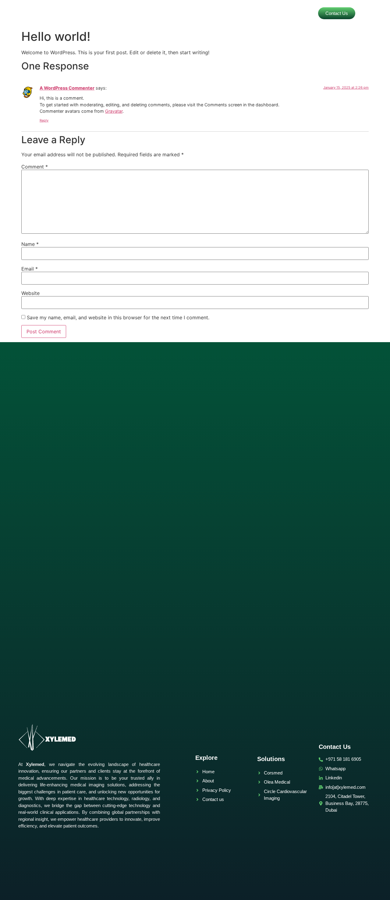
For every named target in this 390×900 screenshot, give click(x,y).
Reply (44, 120)
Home (188, 13)
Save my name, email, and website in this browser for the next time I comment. (118, 317)
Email (29, 268)
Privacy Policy (284, 13)
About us (247, 13)
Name (30, 244)
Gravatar (113, 111)
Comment (34, 166)
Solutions (216, 13)
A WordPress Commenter (67, 87)
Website (30, 293)
